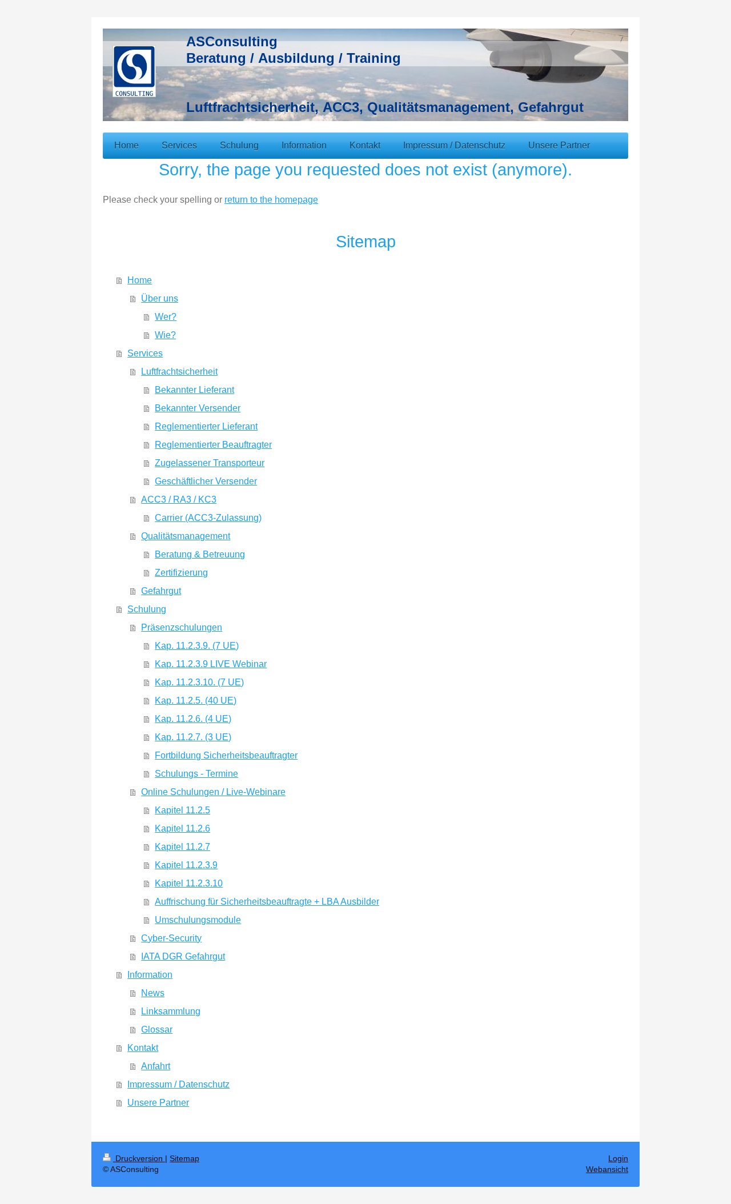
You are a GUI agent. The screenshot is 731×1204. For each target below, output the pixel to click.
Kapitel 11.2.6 (182, 828)
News (152, 993)
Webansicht (607, 1169)
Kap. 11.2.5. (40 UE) (195, 700)
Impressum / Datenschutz (178, 1084)
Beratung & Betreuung (200, 554)
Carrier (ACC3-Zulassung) (208, 518)
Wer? (165, 317)
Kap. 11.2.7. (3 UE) (193, 737)
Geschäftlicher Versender (206, 481)
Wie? (165, 335)
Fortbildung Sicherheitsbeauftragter (226, 755)
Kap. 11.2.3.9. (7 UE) (197, 646)
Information (149, 975)
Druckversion (139, 1158)
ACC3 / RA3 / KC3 (178, 499)
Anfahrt (155, 1066)
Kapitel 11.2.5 (182, 810)
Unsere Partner (158, 1102)
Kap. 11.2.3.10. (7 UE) (199, 682)
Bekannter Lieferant (194, 390)
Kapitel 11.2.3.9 (186, 865)
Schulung (146, 609)
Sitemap (184, 1158)
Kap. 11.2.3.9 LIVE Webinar (211, 664)
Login (618, 1158)
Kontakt (142, 1048)
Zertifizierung (181, 572)
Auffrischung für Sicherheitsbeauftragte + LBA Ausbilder (267, 901)
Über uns (159, 298)
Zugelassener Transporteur (209, 463)
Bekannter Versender (197, 408)
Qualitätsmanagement (185, 536)
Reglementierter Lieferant (206, 426)
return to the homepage (271, 199)
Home (139, 280)
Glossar (156, 1029)
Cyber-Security (171, 938)
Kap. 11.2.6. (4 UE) (193, 719)
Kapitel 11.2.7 (182, 847)
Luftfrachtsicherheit (179, 371)
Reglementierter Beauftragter (213, 445)
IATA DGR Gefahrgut (183, 956)
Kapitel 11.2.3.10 (189, 883)
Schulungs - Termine (196, 773)
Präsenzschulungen (181, 627)
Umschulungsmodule (198, 920)
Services (145, 353)
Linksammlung (170, 1011)
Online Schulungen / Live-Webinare (213, 792)
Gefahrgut (161, 591)
